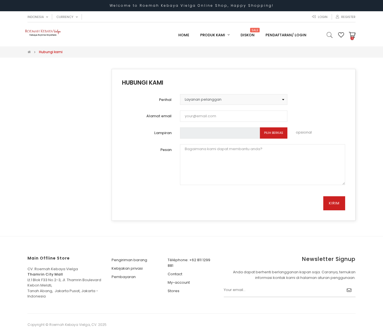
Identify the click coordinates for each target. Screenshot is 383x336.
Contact (175, 274)
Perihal (165, 99)
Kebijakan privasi (127, 268)
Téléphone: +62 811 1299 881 (189, 262)
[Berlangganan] (349, 290)
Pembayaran (124, 276)
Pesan (166, 149)
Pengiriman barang (129, 260)
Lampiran (163, 133)
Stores (173, 291)
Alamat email (159, 116)
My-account (179, 282)
